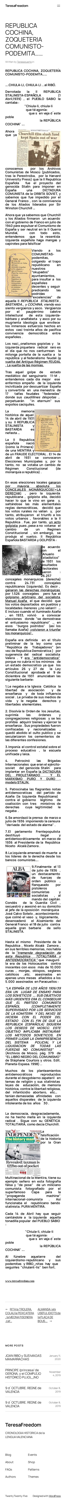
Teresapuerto (24, 61)
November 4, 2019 (55, 1373)
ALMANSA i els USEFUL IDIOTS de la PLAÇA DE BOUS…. (49, 1315)
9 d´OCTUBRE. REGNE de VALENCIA (23, 1389)
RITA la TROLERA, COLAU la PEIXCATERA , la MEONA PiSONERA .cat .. (19, 1315)
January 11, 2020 (55, 1357)
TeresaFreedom (16, 6)
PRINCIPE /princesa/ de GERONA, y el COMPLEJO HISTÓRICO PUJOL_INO (23, 1373)
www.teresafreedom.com (19, 1281)
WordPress (55, 1496)
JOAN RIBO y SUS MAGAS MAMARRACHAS (23, 1357)
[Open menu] (58, 6)
